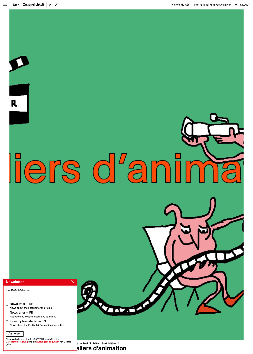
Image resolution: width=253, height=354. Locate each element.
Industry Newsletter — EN (37, 323)
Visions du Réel (79, 343)
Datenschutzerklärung (17, 342)
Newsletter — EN (31, 305)
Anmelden (15, 333)
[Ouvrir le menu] (4, 4)
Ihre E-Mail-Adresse (17, 290)
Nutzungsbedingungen (47, 342)
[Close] (72, 282)
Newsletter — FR (33, 314)
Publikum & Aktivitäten (103, 343)
